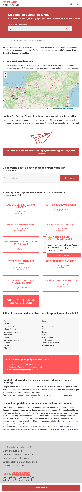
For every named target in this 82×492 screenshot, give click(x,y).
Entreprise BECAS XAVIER (61, 204)
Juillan (44, 334)
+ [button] (5, 73)
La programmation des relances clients (24, 364)
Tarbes (7, 321)
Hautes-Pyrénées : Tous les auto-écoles (21, 301)
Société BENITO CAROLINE (61, 260)
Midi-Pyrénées (28, 40)
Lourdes (7, 323)
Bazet (44, 329)
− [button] (5, 76)
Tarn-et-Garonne (64, 426)
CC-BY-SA (76, 108)
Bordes (7, 342)
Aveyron (45, 429)
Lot (76, 429)
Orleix (6, 337)
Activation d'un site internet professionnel (25, 367)
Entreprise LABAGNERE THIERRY (20, 262)
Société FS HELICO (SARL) (61, 224)
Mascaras (8, 348)
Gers (25, 429)
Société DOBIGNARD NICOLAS (61, 280)
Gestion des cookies (14, 465)
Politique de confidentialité (17, 447)
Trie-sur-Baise (47, 337)
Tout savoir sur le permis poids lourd (23, 369)
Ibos (43, 323)
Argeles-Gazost (48, 345)
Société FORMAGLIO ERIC (21, 224)
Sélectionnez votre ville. (17, 24)
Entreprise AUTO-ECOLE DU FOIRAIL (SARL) (21, 242)
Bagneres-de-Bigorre (12, 331)
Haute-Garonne (9, 429)
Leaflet (49, 108)
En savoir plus (63, 255)
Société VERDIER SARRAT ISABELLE (21, 206)
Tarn (58, 429)
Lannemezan (9, 326)
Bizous (7, 345)
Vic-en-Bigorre (10, 329)
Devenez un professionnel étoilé (20, 458)
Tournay (45, 331)
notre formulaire (31, 418)
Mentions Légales (12, 450)
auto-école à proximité (21, 65)
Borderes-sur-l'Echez (50, 342)
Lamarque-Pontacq (11, 339)
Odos (44, 321)
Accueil (5, 40)
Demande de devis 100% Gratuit (20, 454)
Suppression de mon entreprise (20, 461)
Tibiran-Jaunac (48, 326)
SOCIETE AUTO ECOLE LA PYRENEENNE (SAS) (21, 281)
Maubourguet (47, 339)
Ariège (33, 429)
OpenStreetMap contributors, (65, 108)
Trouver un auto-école (15, 40)
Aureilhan (8, 334)
